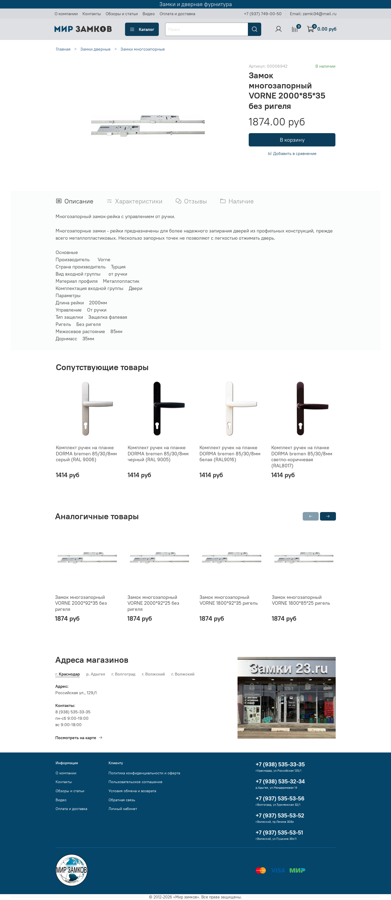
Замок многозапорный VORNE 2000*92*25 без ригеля (153, 603)
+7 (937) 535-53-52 (280, 815)
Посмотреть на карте (75, 737)
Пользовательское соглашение (136, 781)
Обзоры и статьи (122, 13)
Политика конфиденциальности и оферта (144, 773)
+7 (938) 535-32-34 (280, 781)
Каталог (146, 29)
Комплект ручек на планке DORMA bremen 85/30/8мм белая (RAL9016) (229, 453)
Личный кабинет (123, 808)
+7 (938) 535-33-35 (280, 764)
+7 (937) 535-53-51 (279, 832)
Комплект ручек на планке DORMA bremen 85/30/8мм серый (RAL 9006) (86, 453)
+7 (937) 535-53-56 (280, 798)
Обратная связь (122, 799)
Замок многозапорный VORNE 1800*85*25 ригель (301, 600)
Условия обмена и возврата (132, 790)
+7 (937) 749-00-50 (263, 13)
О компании (66, 13)
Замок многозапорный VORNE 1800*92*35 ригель (228, 600)
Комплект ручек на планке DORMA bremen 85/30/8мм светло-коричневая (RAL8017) (301, 456)
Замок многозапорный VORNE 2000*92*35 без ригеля (81, 603)
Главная (63, 49)
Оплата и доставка (177, 13)
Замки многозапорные (142, 49)
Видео (149, 13)
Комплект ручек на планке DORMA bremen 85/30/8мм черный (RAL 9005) (158, 453)
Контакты (91, 13)
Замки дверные (95, 49)
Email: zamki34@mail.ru (313, 13)
